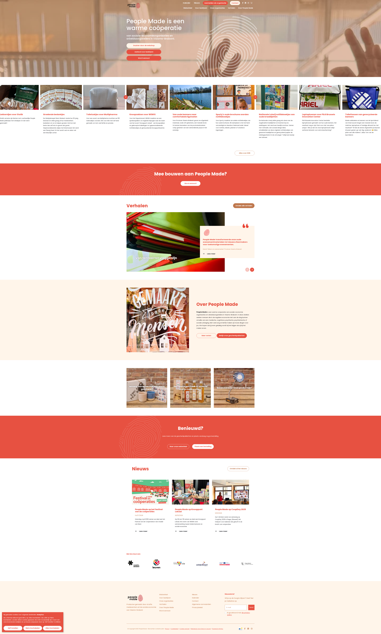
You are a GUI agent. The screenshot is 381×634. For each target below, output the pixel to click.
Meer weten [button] (206, 335)
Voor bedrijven (201, 8)
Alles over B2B (244, 153)
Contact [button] (235, 3)
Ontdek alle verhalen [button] (243, 206)
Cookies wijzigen (184, 629)
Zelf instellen (13, 628)
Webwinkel (187, 8)
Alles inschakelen (52, 628)
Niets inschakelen (33, 628)
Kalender (186, 3)
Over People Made (245, 8)
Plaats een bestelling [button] (203, 446)
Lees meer (211, 254)
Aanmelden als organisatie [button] (215, 3)
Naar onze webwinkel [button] (178, 446)
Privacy (167, 629)
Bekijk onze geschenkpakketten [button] (232, 335)
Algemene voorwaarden (201, 604)
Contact (195, 601)
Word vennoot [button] (144, 58)
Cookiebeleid (174, 629)
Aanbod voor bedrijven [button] (144, 52)
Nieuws (197, 3)
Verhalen (231, 8)
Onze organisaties (217, 8)
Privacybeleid (197, 607)
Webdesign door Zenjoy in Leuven (201, 629)
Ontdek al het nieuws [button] (238, 468)
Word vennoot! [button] (190, 183)
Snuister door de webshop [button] (144, 45)
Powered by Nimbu (217, 629)
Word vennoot (164, 611)
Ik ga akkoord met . (238, 614)
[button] (126, 97)
